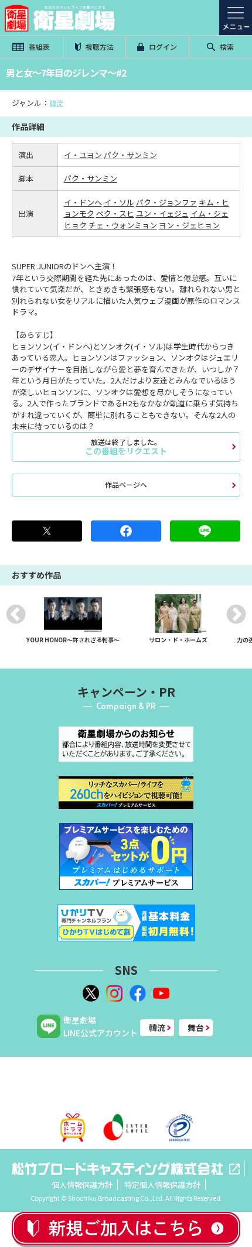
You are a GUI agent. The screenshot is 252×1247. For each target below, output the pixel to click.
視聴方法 (99, 47)
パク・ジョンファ (166, 202)
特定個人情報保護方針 (162, 1184)
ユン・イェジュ (162, 213)
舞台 (196, 1027)
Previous (16, 614)
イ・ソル (119, 202)
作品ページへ (126, 484)
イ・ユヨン (83, 154)
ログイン (162, 47)
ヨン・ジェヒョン (189, 225)
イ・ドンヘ (83, 202)
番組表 (38, 47)
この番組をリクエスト (126, 447)
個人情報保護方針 (82, 1184)
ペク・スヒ (115, 213)
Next (236, 614)
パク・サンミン (130, 154)
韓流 (56, 103)
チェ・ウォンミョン (122, 225)
